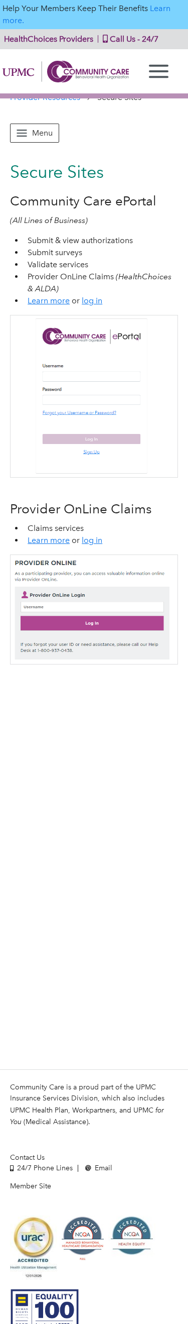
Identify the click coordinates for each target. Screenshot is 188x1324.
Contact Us (27, 1157)
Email (102, 1168)
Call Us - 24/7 (133, 39)
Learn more (49, 300)
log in (92, 300)
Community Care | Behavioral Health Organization (66, 71)
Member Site (30, 1186)
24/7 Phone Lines (44, 1168)
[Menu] (158, 71)
